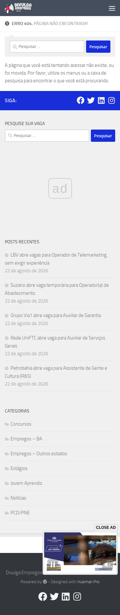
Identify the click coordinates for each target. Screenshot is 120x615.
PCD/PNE (20, 513)
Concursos (21, 424)
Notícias (18, 498)
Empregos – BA (26, 439)
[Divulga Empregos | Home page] (22, 8)
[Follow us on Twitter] (91, 100)
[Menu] (112, 8)
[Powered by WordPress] (45, 582)
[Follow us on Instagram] (111, 100)
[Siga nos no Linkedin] (101, 100)
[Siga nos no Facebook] (80, 100)
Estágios (19, 468)
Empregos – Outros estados (39, 454)
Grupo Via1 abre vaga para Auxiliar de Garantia (56, 315)
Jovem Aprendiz (26, 483)
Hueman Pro (88, 581)
